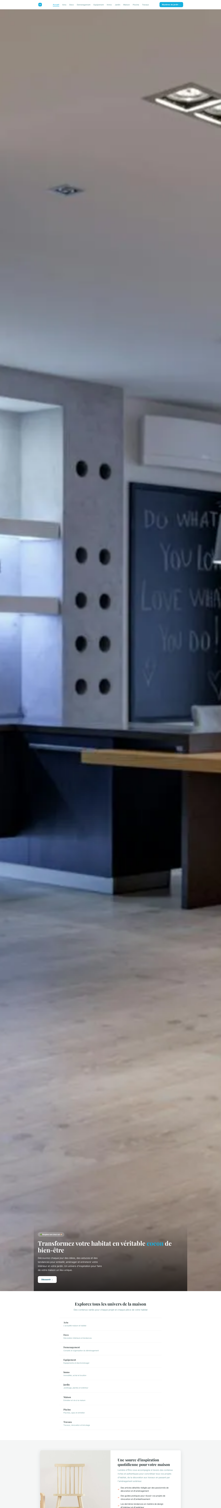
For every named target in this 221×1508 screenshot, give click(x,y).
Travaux (145, 4)
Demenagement (83, 4)
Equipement (98, 4)
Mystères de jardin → (171, 4)
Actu (64, 4)
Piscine (136, 4)
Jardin (117, 4)
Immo (109, 4)
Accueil (56, 4)
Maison (126, 4)
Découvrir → (47, 1279)
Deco (71, 4)
